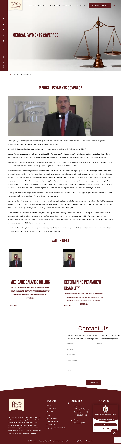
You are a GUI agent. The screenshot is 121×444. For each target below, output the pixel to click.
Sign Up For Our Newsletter (56, 428)
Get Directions (80, 415)
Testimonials (65, 6)
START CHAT (105, 425)
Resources (73, 6)
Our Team (50, 412)
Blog (48, 415)
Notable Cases (52, 418)
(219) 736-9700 (100, 6)
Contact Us (83, 6)
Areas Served (54, 6)
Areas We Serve (52, 421)
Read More (13, 306)
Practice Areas (42, 6)
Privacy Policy (78, 441)
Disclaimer (89, 441)
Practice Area (51, 408)
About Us (31, 6)
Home (10, 74)
